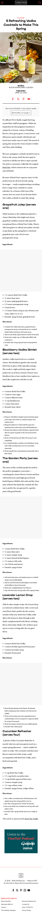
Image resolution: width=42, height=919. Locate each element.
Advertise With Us (7, 904)
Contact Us (25, 904)
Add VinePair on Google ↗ (21, 113)
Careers (3, 907)
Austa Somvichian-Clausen (21, 87)
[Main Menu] (2, 2)
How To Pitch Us (27, 907)
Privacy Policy (26, 910)
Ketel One (6, 167)
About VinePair (6, 901)
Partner (21, 18)
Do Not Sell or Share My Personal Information (21, 883)
